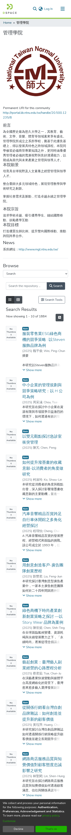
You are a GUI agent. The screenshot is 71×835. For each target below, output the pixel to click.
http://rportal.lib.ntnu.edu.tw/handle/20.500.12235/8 (34, 115)
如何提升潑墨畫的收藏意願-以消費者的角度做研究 (42, 468)
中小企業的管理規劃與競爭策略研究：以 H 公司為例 (42, 391)
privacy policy (50, 815)
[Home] (10, 9)
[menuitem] (40, 9)
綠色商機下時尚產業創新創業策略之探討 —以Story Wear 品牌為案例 (42, 616)
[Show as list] (10, 300)
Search (57, 286)
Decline (18, 829)
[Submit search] (34, 9)
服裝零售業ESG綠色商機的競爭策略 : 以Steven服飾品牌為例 (43, 339)
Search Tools (53, 300)
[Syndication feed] (60, 317)
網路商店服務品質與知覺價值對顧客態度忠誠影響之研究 (42, 764)
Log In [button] (48, 9)
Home (7, 23)
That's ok (51, 829)
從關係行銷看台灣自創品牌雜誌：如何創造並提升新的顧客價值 (42, 713)
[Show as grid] (18, 300)
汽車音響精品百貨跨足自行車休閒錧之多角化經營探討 (42, 519)
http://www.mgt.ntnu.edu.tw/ (38, 249)
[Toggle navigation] (62, 9)
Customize (9, 821)
